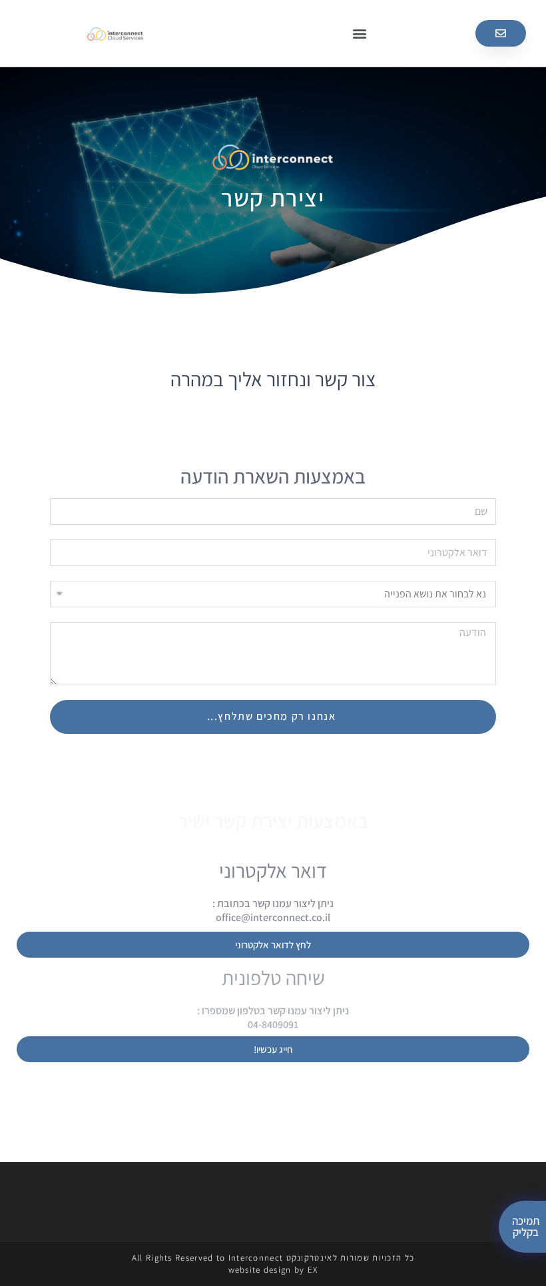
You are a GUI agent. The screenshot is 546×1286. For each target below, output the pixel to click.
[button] (359, 34)
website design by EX (273, 1269)
